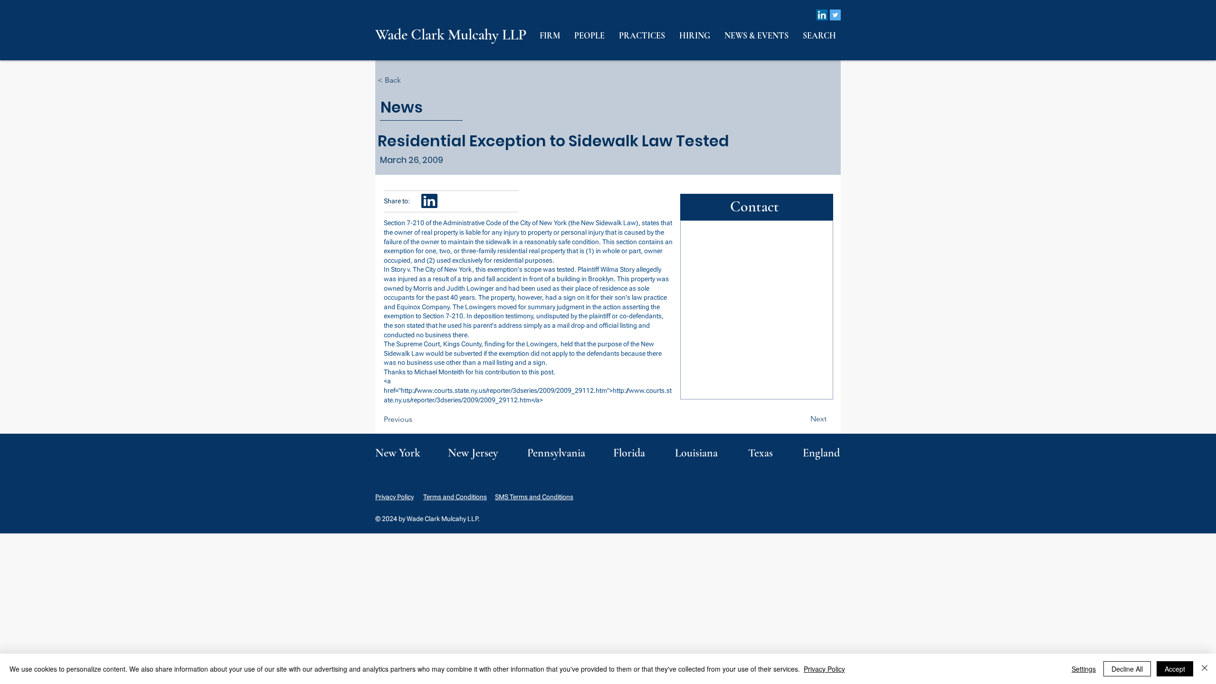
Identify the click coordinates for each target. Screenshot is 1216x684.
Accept (1175, 669)
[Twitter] (835, 15)
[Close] (1204, 668)
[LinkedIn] (822, 15)
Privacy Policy (394, 497)
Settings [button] (1084, 669)
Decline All (1127, 669)
